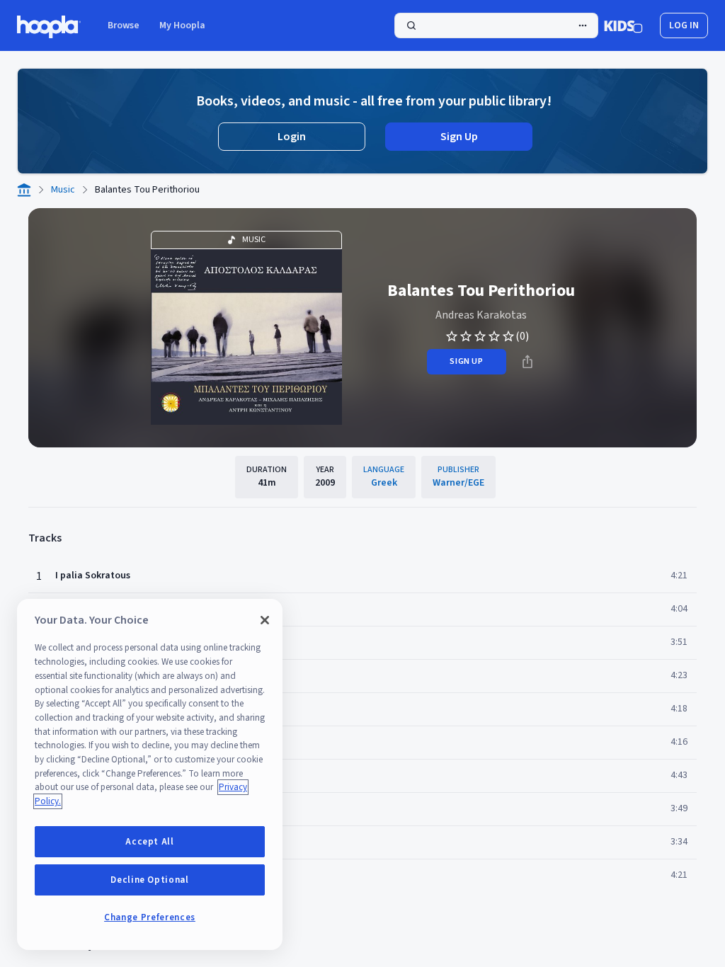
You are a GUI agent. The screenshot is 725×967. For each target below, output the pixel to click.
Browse (123, 25)
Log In (684, 25)
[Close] (264, 620)
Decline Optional (149, 880)
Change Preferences (149, 917)
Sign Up (459, 136)
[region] (149, 774)
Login (292, 136)
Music (63, 190)
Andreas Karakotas (481, 315)
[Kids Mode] (623, 25)
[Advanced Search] (582, 25)
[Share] (527, 362)
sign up (466, 361)
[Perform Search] (496, 25)
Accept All (149, 841)
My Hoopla (182, 25)
